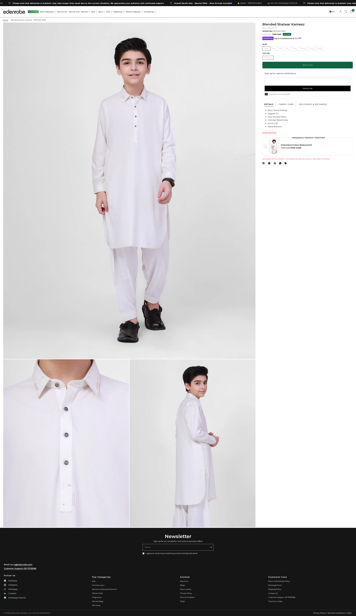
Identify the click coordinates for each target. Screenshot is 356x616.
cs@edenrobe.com (22, 564)
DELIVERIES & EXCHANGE (313, 104)
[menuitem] (33, 11)
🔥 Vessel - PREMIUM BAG (220, 3)
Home (5, 20)
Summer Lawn (98, 585)
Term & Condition (187, 597)
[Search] (345, 11)
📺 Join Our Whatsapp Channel (253, 3)
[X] (269, 163)
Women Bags (97, 601)
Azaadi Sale (33, 12)
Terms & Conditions (336, 613)
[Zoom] (249, 28)
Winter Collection (133, 12)
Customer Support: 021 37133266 (20, 568)
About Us (184, 581)
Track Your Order (275, 601)
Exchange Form (275, 585)
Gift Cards (96, 605)
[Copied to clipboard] (286, 163)
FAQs (182, 601)
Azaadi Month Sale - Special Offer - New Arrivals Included (173, 3)
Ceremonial (62, 12)
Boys (100, 12)
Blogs (182, 585)
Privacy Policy (186, 593)
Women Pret (74, 12)
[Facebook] (264, 163)
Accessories (149, 12)
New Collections (47, 12)
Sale (93, 581)
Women (84, 12)
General (185, 577)
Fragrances (117, 12)
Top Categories (101, 577)
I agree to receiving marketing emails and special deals (171, 553)
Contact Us (273, 593)
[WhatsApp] (280, 163)
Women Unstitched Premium (104, 589)
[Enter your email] (210, 547)
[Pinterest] (275, 163)
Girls (108, 12)
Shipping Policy (274, 589)
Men (93, 12)
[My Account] (340, 11)
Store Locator (185, 589)
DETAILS (268, 104)
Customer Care (277, 577)
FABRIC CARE (286, 104)
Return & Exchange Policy (279, 581)
